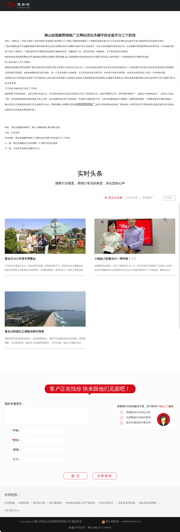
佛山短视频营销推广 (21, 127)
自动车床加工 (106, 503)
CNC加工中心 (12, 510)
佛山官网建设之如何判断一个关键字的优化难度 (35, 143)
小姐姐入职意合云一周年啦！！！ (115, 258)
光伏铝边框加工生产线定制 (80, 503)
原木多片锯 (39, 503)
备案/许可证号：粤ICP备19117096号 (90, 527)
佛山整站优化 (53, 127)
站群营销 (24, 503)
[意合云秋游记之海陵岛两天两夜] (45, 309)
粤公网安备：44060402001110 (123, 521)
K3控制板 (10, 503)
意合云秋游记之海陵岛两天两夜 (24, 331)
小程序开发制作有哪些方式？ (27, 148)
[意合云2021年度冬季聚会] (45, 236)
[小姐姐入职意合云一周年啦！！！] (134, 236)
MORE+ (169, 197)
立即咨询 (104, 476)
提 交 (75, 476)
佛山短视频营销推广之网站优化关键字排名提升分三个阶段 (42, 138)
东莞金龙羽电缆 (126, 503)
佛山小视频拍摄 (39, 127)
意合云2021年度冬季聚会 (20, 258)
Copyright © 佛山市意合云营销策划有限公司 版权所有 (51, 521)
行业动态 (15, 132)
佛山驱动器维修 (147, 503)
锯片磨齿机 (55, 503)
